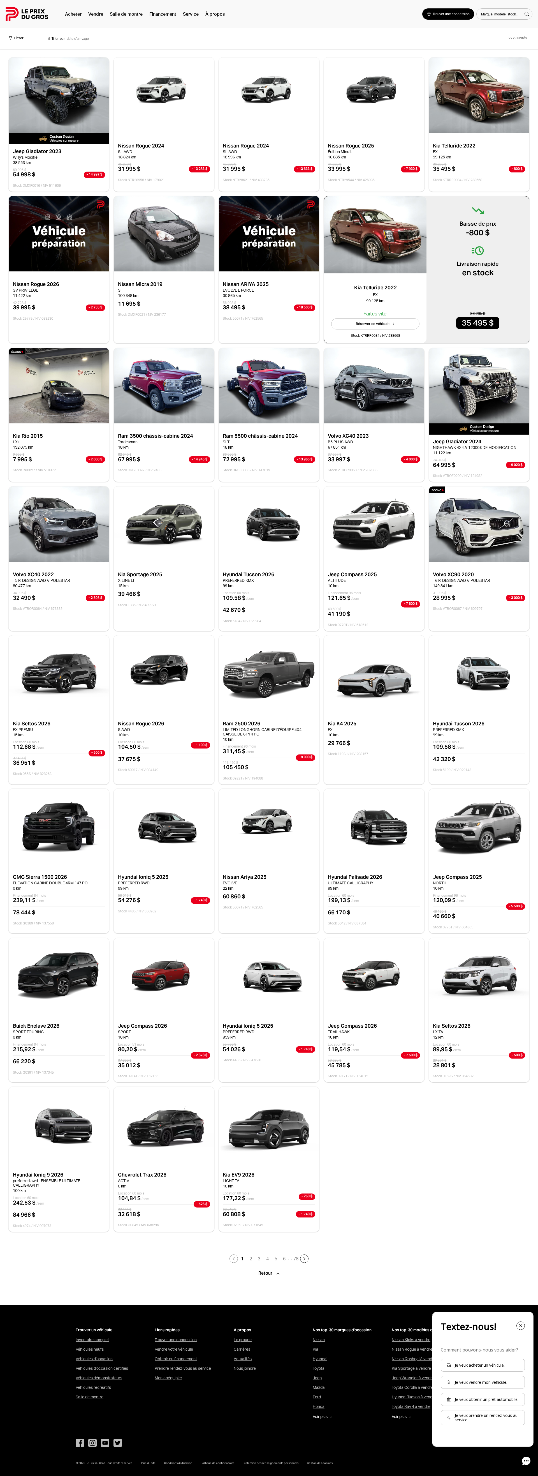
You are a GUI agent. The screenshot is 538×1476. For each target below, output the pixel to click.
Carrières (242, 1349)
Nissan (319, 1339)
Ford (317, 1397)
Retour (265, 1273)
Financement (162, 14)
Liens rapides (167, 1330)
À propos (215, 14)
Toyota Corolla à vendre (412, 1387)
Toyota (318, 1368)
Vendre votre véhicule (174, 1349)
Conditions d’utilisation (178, 1463)
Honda (318, 1406)
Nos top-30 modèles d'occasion (421, 1330)
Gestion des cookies (320, 1463)
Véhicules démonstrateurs (99, 1378)
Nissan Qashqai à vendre (414, 1359)
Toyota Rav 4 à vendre (411, 1406)
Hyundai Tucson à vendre (414, 1397)
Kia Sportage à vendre (411, 1368)
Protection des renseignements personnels (270, 1463)
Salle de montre (126, 14)
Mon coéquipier (168, 1378)
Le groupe (243, 1339)
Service (191, 14)
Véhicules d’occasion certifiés (102, 1368)
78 (295, 1258)
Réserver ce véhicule (372, 324)
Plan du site (148, 1463)
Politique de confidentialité (217, 1463)
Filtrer (19, 38)
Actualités (243, 1359)
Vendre (95, 14)
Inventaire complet (92, 1339)
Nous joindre (245, 1368)
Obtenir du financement (176, 1359)
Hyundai (320, 1359)
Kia (315, 1349)
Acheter (73, 14)
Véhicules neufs (90, 1349)
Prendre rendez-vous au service (183, 1368)
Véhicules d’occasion (94, 1359)
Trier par (58, 38)
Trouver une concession (176, 1339)
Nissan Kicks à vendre (411, 1339)
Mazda (319, 1387)
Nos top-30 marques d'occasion (342, 1330)
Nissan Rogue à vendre (412, 1349)
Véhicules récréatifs (93, 1387)
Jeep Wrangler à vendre (413, 1378)
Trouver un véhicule (94, 1330)
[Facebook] (80, 1443)
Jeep (317, 1378)
